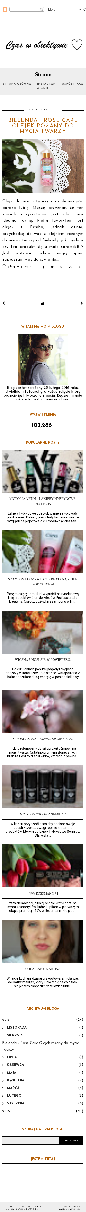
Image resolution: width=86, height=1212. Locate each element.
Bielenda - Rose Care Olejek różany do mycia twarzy (43, 126)
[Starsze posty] (82, 303)
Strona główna (17, 84)
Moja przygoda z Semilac (43, 814)
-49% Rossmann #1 (42, 893)
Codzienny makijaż (42, 968)
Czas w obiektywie (24, 1208)
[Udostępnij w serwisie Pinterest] (80, 268)
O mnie (43, 88)
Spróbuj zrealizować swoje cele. (43, 738)
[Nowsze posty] (3, 303)
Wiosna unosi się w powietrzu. (43, 659)
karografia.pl (69, 1209)
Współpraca (72, 84)
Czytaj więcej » (17, 266)
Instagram (46, 84)
